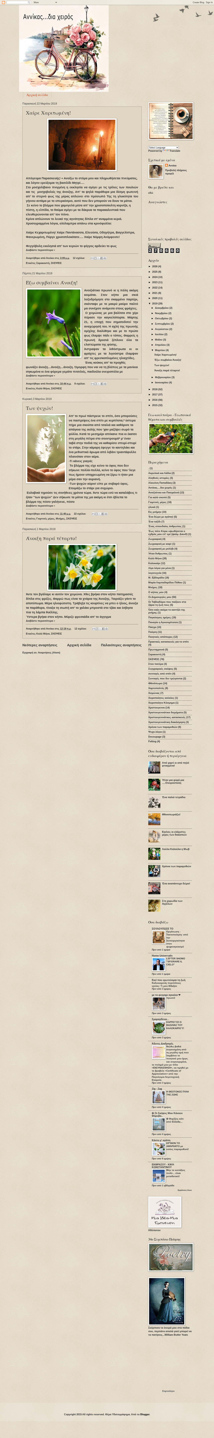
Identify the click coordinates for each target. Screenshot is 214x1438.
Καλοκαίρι (154, 563)
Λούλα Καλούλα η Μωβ (175, 849)
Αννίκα (172, 165)
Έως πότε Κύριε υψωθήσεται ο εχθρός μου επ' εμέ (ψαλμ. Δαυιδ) (167, 533)
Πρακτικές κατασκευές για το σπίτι (168, 641)
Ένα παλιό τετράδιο (173, 797)
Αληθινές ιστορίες (158, 478)
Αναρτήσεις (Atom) (49, 652)
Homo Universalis (162, 955)
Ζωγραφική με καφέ (160, 544)
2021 (155, 293)
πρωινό (170, 997)
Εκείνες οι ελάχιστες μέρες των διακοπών (174, 833)
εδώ (150, 192)
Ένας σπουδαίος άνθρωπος (165, 526)
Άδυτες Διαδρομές (162, 1043)
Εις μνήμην (154, 512)
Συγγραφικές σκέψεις (160, 668)
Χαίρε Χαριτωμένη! (48, 112)
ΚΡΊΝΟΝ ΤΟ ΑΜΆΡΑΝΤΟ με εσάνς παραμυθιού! (177, 1146)
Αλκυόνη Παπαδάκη (160, 483)
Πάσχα (152, 627)
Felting (152, 741)
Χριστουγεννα (156, 707)
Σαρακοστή (42, 263)
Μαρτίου (160, 350)
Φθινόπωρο (155, 683)
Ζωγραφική (155, 539)
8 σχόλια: (80, 383)
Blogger (144, 1414)
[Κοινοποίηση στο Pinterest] (104, 258)
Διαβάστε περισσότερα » (40, 250)
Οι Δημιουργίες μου (159, 597)
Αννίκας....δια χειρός (160, 487)
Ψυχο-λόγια (155, 732)
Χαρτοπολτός (156, 688)
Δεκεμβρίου (162, 308)
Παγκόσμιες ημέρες (159, 617)
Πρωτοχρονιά (156, 649)
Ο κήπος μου (156, 592)
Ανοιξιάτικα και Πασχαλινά (163, 492)
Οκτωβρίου (162, 318)
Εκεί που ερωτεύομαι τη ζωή (168, 980)
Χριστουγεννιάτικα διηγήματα (165, 712)
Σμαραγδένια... (160, 1019)
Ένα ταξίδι (154, 521)
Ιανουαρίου (162, 382)
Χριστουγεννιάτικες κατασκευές (166, 717)
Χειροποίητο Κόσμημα (161, 702)
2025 (155, 271)
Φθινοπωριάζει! (171, 814)
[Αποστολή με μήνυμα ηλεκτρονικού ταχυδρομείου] (92, 258)
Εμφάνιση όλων (185, 1190)
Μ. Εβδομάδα (156, 577)
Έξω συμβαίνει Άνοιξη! (52, 282)
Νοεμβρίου (161, 313)
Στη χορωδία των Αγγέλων (172, 902)
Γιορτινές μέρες (45, 518)
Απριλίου (161, 345)
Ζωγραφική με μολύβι (161, 548)
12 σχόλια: (79, 258)
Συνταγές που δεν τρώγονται (165, 678)
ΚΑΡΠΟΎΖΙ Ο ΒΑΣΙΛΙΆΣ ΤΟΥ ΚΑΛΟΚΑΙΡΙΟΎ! (175, 1025)
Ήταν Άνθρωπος (158, 553)
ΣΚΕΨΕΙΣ (56, 263)
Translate (175, 151)
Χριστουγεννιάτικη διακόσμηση (166, 722)
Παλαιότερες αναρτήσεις (121, 645)
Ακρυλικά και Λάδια (159, 473)
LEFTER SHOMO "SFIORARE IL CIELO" (175, 961)
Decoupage (155, 736)
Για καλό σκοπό (157, 497)
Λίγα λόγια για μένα (159, 568)
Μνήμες (60, 518)
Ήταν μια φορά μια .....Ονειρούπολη (173, 781)
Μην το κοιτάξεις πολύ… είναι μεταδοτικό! (175, 1173)
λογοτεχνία (154, 573)
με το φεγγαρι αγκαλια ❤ (166, 995)
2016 (155, 400)
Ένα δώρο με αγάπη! (160, 516)
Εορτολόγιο (168, 1391)
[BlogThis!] (95, 258)
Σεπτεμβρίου (163, 323)
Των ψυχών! (39, 408)
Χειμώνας (154, 693)
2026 (155, 266)
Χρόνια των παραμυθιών (162, 727)
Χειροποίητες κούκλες (161, 698)
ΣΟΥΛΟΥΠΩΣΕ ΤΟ (162, 928)
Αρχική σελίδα (37, 94)
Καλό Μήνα (43, 388)
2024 (155, 277)
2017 (155, 394)
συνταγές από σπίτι (160, 673)
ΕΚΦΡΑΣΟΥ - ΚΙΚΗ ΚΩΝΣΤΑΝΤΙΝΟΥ (163, 1166)
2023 (155, 282)
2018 (155, 389)
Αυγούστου (162, 329)
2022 (155, 287)
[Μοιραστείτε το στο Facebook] (101, 258)
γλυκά (151, 507)
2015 (155, 405)
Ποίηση (152, 632)
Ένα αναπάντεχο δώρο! (176, 883)
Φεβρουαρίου (163, 377)
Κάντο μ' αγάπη (161, 1140)
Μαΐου (159, 339)
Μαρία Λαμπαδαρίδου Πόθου (165, 582)
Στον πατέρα (155, 664)
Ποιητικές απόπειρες (160, 637)
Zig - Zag (157, 1088)
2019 (155, 303)
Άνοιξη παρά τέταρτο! (51, 538)
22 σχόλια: (80, 513)
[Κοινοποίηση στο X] (98, 258)
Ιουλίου (159, 334)
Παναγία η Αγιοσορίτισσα (163, 622)
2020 (155, 298)
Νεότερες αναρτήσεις (39, 645)
